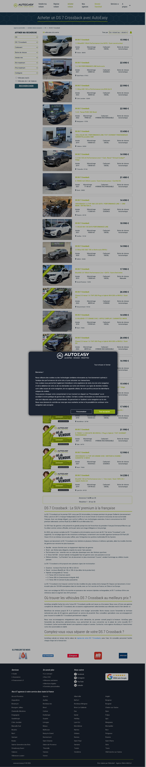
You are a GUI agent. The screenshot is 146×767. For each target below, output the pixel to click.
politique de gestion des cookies (59, 397)
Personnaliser (81, 412)
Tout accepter (104, 412)
